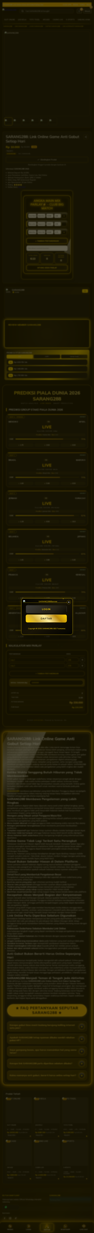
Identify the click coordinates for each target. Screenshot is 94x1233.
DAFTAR (46, 618)
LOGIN (46, 609)
